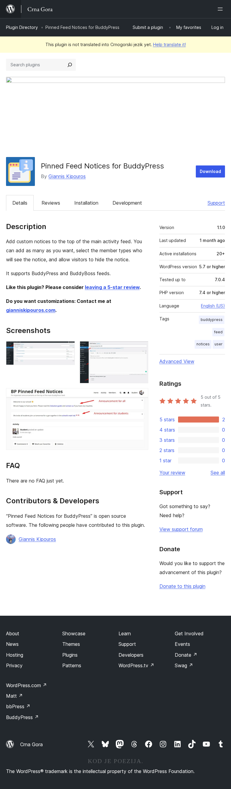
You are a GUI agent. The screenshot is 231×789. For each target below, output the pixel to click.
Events (182, 644)
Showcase (73, 633)
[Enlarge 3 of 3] (140, 396)
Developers (131, 655)
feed (218, 332)
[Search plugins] (70, 65)
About (12, 633)
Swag (184, 665)
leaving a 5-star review (112, 287)
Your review (172, 473)
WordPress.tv (136, 665)
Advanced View (176, 361)
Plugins (70, 655)
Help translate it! (169, 44)
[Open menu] (221, 9)
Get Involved (189, 633)
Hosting (14, 655)
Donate (186, 655)
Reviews (51, 203)
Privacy (14, 665)
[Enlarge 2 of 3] (140, 349)
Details (19, 203)
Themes (71, 644)
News (12, 644)
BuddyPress (22, 717)
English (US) (213, 305)
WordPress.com (26, 685)
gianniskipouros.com (30, 310)
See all (218, 473)
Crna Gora (31, 744)
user (218, 344)
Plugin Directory (22, 27)
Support (216, 203)
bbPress (18, 706)
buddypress (212, 319)
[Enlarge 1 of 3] (67, 349)
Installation (86, 203)
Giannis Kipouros (67, 176)
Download (210, 171)
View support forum (181, 529)
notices (203, 344)
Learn (125, 633)
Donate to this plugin (182, 586)
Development (127, 203)
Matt (14, 696)
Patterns (71, 665)
